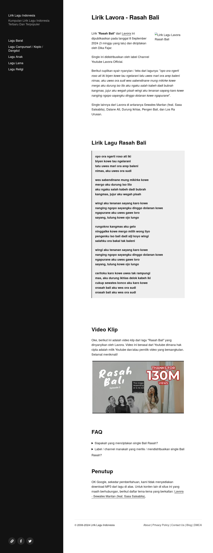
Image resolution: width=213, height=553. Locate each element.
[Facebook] (21, 541)
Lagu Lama (15, 63)
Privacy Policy (160, 525)
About (146, 525)
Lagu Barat (15, 40)
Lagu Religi (15, 69)
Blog (189, 525)
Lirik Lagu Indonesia (21, 15)
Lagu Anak (15, 56)
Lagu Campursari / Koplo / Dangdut (25, 48)
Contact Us (177, 525)
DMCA (198, 525)
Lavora (126, 33)
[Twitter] (30, 541)
